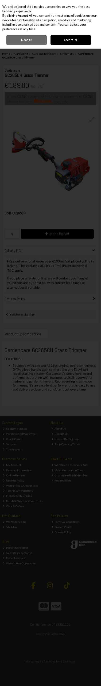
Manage (26, 39)
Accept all (71, 39)
